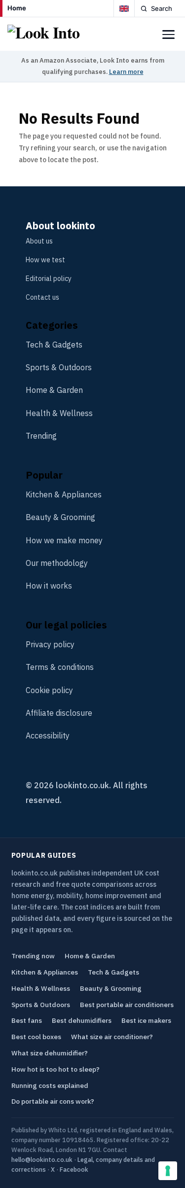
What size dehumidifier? (49, 1052)
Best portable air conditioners (127, 1004)
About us (39, 241)
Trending (41, 436)
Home (16, 8)
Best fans (26, 1020)
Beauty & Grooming (60, 517)
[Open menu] (168, 34)
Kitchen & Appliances (64, 494)
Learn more (126, 72)
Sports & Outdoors (59, 367)
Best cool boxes (36, 1036)
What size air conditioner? (112, 1036)
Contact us (42, 297)
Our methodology (57, 563)
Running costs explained (49, 1085)
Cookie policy (49, 690)
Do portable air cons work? (52, 1101)
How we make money (64, 540)
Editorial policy (49, 278)
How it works (49, 586)
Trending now (33, 955)
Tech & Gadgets (54, 344)
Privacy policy (50, 644)
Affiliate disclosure (59, 713)
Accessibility (48, 735)
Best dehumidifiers (81, 1020)
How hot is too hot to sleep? (55, 1069)
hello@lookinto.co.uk (42, 1159)
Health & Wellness (59, 413)
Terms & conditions (60, 667)
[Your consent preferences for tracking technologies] (167, 1170)
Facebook (74, 1169)
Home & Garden (54, 390)
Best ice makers (146, 1020)
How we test (45, 259)
